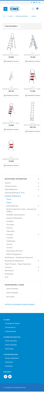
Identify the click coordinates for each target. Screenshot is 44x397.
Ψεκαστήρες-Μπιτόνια (14, 251)
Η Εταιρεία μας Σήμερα (12, 323)
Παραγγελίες (9, 362)
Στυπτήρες (10, 224)
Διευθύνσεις (9, 366)
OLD (6, 277)
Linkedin (10, 376)
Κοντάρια (9, 234)
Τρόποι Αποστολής (12, 289)
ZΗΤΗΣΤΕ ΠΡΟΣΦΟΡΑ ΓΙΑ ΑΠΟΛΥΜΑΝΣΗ (19, 304)
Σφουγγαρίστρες (12, 206)
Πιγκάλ (8, 199)
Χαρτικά (8, 183)
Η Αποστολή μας (10, 327)
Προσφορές (9, 274)
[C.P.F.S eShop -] (14, 9)
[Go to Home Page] (4, 16)
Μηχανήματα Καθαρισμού (14, 261)
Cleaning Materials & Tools (15, 193)
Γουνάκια (9, 238)
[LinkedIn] (39, 2)
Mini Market (9, 270)
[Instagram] (37, 2)
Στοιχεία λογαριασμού (12, 358)
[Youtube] (34, 2)
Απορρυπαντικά (11, 186)
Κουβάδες (10, 221)
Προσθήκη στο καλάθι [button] (12, 61)
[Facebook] (31, 2)
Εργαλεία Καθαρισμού (13, 196)
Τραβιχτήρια (10, 241)
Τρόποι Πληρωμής (12, 293)
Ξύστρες (9, 247)
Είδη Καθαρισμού (11, 189)
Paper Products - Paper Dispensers (18, 264)
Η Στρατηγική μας (10, 331)
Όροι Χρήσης (10, 297)
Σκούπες (9, 228)
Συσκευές (8, 267)
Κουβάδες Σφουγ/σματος (15, 215)
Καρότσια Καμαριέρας (14, 218)
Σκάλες (11, 53)
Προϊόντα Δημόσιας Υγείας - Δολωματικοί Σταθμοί (21, 210)
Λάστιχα (9, 244)
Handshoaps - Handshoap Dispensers (19, 257)
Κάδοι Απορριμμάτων (14, 254)
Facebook (5, 376)
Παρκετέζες (10, 231)
